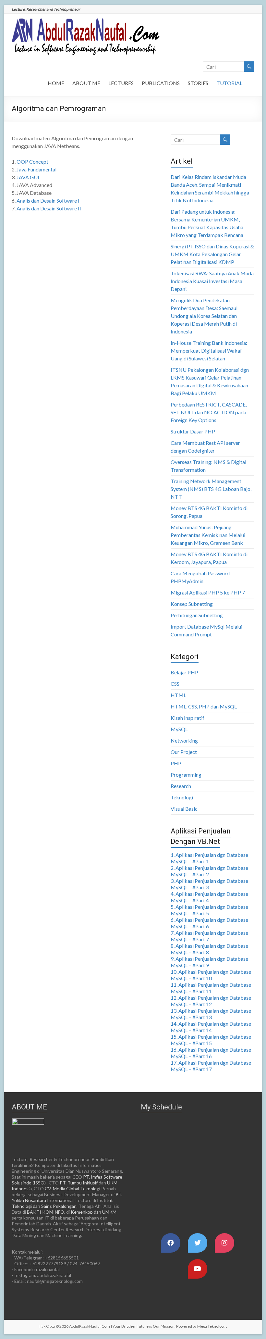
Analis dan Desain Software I (48, 200)
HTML (178, 695)
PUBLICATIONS (161, 83)
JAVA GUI (28, 177)
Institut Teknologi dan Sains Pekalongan (62, 1203)
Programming (186, 774)
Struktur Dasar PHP (193, 431)
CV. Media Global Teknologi (72, 1188)
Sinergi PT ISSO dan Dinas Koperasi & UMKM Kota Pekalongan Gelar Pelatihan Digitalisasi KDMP (212, 254)
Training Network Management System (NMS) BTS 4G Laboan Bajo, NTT (211, 489)
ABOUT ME (86, 83)
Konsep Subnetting (192, 604)
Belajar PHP (184, 672)
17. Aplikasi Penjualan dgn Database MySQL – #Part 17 (211, 1065)
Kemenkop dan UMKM (93, 1212)
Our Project (184, 752)
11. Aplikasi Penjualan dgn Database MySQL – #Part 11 (211, 988)
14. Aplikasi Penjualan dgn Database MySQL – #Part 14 (211, 1026)
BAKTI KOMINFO (45, 1212)
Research (181, 786)
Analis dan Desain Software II (49, 208)
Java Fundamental (36, 169)
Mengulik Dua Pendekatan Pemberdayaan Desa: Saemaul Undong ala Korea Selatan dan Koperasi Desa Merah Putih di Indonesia (204, 315)
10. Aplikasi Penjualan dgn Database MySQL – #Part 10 (211, 975)
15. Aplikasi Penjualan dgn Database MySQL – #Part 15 (211, 1039)
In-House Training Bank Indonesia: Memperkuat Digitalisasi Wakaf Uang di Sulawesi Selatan (209, 350)
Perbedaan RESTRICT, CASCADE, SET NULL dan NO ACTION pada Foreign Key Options (209, 412)
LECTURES (121, 83)
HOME (56, 83)
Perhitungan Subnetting (197, 615)
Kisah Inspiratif (187, 718)
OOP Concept (32, 161)
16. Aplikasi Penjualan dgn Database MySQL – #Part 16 (211, 1052)
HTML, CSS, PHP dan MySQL (204, 706)
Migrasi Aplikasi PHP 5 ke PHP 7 (208, 592)
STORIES (198, 83)
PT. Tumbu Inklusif (79, 1182)
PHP (176, 763)
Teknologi (182, 797)
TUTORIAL (229, 83)
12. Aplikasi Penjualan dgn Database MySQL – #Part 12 (211, 1001)
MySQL (179, 729)
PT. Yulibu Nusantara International (67, 1197)
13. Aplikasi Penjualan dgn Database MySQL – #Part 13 (211, 1013)
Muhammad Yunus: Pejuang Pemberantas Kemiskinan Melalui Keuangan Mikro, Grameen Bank (208, 535)
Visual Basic (184, 809)
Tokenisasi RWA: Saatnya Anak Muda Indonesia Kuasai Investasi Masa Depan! (212, 281)
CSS (175, 684)
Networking (184, 740)
